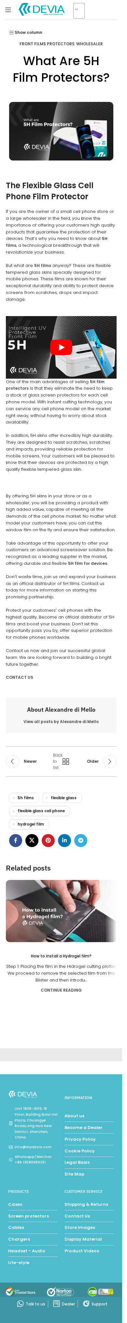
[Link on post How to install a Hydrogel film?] (61, 911)
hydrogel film (31, 824)
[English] (82, 11)
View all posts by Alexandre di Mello (61, 721)
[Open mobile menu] (8, 9)
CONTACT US (19, 677)
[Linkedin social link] (64, 840)
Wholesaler (89, 44)
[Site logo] (42, 9)
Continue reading (61, 990)
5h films (26, 798)
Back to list (59, 761)
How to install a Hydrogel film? (61, 956)
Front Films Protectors (47, 44)
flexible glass (64, 798)
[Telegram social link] (80, 840)
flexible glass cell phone (41, 811)
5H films (42, 265)
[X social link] (31, 840)
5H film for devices (87, 563)
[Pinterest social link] (48, 840)
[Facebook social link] (15, 840)
